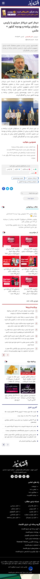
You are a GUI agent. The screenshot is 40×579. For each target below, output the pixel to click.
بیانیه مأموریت (31, 495)
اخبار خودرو (33, 512)
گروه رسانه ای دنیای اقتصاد (29, 529)
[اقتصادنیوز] (20, 463)
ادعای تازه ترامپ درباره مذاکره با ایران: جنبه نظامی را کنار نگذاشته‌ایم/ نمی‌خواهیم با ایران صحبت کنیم (19, 331)
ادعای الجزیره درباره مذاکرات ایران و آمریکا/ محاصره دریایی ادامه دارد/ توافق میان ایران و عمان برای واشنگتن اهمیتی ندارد (20, 325)
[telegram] (16, 476)
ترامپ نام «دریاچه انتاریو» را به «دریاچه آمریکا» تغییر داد (20, 426)
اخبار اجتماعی (14, 515)
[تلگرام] (11, 188)
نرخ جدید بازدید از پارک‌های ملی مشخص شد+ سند (21, 153)
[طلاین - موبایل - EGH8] (20, 13)
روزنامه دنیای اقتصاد (32, 532)
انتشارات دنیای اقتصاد (31, 545)
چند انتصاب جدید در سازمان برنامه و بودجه (23, 147)
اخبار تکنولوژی (14, 512)
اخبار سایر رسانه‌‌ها (12, 518)
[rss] (12, 476)
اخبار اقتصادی (29, 37)
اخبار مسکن (14, 509)
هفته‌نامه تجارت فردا (31, 539)
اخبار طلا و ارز (32, 506)
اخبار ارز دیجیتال (31, 518)
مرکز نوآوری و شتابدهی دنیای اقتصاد (26, 552)
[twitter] (24, 476)
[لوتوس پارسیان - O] (20, 576)
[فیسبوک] (3, 188)
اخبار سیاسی (14, 506)
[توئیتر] (7, 188)
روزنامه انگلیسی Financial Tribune (27, 542)
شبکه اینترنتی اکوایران (31, 535)
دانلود (5, 124)
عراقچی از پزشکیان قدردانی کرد (27, 441)
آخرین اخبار (32, 407)
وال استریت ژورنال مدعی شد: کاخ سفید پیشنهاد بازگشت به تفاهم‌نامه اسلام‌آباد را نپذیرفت (20, 312)
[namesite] (33, 3)
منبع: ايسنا (31, 198)
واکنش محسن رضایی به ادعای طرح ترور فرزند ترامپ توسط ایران (19, 343)
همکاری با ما (32, 492)
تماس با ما (33, 489)
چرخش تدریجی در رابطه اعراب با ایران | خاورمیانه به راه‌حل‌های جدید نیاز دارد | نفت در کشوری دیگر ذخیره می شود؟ (19, 318)
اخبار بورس (32, 509)
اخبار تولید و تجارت (30, 515)
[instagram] (20, 476)
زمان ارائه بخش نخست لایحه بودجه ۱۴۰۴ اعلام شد (21, 150)
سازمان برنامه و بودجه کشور (28, 182)
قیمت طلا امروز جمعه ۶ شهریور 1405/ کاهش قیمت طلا (20, 412)
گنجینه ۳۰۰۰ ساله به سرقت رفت (26, 416)
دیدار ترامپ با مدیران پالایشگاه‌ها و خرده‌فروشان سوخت (20, 430)
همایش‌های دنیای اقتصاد (30, 548)
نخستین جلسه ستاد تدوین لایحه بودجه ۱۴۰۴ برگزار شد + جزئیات (18, 156)
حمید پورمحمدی (18, 178)
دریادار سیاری (32, 178)
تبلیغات (34, 486)
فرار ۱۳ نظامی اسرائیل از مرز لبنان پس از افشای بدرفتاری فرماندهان (20, 421)
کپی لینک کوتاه (33, 193)
